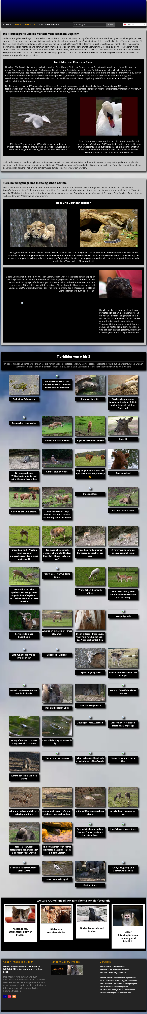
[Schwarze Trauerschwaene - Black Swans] (24, 862)
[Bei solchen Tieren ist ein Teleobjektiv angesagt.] (123, 717)
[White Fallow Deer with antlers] (90, 576)
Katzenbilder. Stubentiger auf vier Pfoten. (20, 932)
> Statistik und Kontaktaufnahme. (115, 969)
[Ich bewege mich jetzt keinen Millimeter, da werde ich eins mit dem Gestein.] (57, 832)
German (130, 24)
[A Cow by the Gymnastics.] (24, 497)
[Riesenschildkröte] (90, 385)
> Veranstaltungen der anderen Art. (115, 992)
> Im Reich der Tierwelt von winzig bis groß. (119, 983)
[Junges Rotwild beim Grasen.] (90, 426)
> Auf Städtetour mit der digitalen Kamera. (119, 980)
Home (6, 24)
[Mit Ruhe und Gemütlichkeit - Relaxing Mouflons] (24, 797)
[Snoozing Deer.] (90, 488)
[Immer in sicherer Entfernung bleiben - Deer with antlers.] (57, 797)
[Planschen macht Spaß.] (57, 868)
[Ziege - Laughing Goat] (90, 658)
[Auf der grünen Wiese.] (57, 458)
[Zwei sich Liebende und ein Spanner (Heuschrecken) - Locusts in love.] (90, 823)
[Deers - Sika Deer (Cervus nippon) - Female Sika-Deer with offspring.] (123, 577)
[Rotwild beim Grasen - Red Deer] (123, 797)
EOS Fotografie (24, 24)
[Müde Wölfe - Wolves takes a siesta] (90, 797)
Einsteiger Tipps (48, 24)
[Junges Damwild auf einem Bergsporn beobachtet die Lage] (90, 536)
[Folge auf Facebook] (5, 996)
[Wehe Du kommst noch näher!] (123, 753)
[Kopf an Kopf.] (90, 871)
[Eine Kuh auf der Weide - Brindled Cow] (24, 649)
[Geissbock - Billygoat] (57, 649)
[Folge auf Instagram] (9, 996)
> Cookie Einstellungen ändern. (113, 972)
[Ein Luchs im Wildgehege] (57, 753)
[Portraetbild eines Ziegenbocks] (24, 619)
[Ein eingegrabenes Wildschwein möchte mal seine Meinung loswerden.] (24, 459)
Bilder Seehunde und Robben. (92, 930)
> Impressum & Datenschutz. (112, 966)
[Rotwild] (123, 425)
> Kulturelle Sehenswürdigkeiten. (114, 986)
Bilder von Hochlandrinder (56, 931)
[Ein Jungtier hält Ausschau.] (90, 717)
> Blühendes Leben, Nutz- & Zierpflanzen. (118, 989)
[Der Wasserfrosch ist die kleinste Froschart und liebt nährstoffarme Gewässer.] (57, 376)
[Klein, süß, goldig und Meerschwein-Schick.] (123, 862)
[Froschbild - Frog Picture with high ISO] (57, 726)
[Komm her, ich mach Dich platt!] (24, 761)
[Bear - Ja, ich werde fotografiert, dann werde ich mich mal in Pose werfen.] (24, 832)
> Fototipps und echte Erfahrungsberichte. (118, 977)
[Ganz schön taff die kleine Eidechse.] (123, 685)
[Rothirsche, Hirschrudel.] (24, 417)
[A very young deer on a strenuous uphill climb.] (123, 536)
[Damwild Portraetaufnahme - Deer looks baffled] (24, 685)
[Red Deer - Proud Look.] (123, 496)
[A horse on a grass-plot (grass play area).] (57, 618)
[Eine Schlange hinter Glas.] (123, 823)
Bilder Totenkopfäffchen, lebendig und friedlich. (128, 936)
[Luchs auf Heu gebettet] (90, 692)
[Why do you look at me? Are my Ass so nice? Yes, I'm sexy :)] (90, 457)
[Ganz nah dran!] (123, 459)
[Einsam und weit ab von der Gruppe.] (123, 658)
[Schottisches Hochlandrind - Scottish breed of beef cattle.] (90, 753)
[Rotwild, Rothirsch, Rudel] (57, 426)
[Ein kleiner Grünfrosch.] (24, 385)
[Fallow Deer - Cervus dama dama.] (57, 568)
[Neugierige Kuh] (123, 611)
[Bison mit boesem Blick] (57, 694)
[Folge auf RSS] (14, 996)
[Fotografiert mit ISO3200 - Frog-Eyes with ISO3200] (24, 726)
